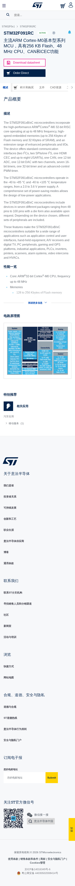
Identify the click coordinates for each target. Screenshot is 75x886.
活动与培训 (10, 637)
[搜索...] (8, 14)
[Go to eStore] (63, 6)
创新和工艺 (10, 518)
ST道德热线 (10, 717)
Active (42, 33)
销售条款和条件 (29, 858)
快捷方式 (9, 666)
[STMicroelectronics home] (37, 5)
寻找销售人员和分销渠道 (18, 603)
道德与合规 (10, 706)
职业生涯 (9, 529)
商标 (43, 858)
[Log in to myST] (71, 5)
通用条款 (9, 563)
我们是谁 (9, 485)
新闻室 (7, 625)
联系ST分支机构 (13, 592)
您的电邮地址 (11, 769)
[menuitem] (30, 423)
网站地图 (9, 677)
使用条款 (13, 858)
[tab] (5, 87)
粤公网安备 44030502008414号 (39, 873)
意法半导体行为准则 (15, 729)
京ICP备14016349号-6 (37, 869)
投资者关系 (10, 496)
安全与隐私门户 (12, 740)
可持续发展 (10, 507)
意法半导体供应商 (14, 541)
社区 (6, 614)
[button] (4, 5)
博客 (6, 552)
